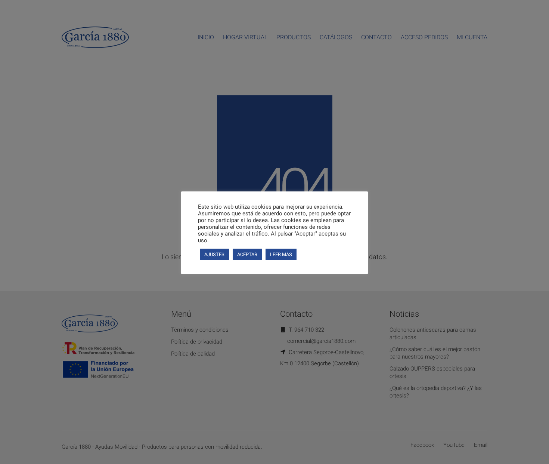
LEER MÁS (281, 254)
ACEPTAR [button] (247, 254)
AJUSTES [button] (214, 254)
